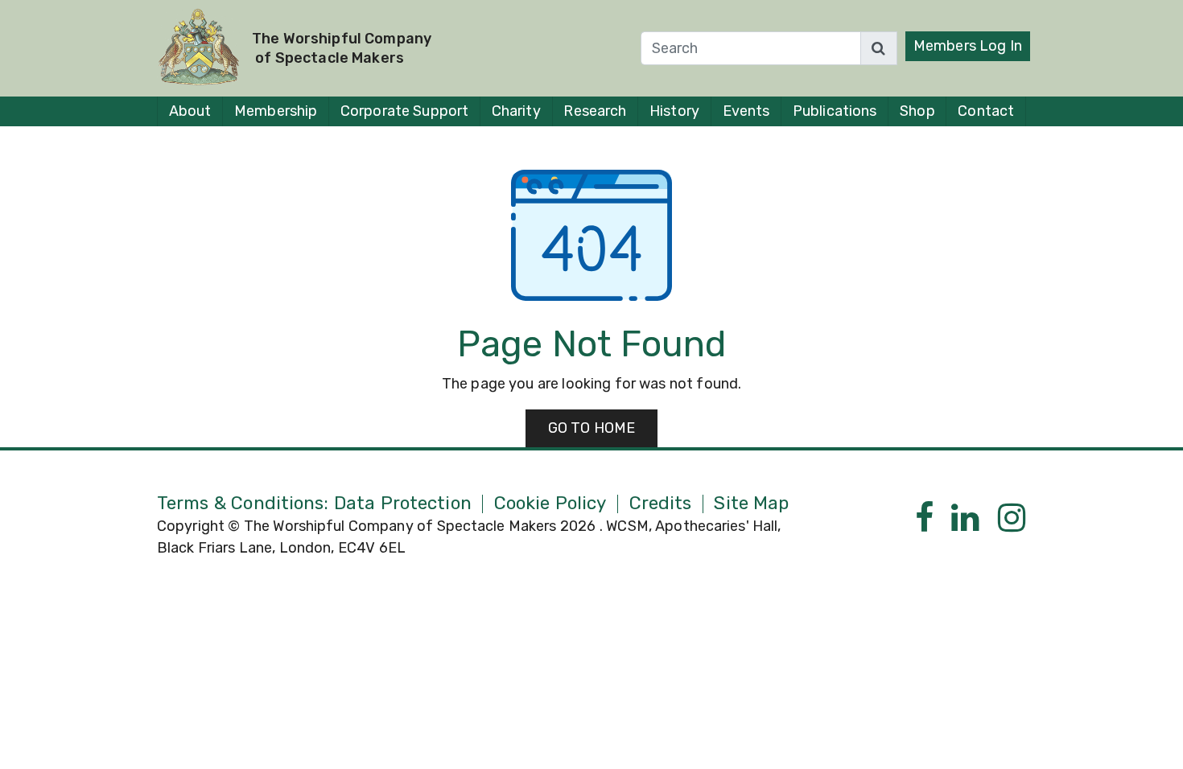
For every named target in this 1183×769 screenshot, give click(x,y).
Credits (660, 504)
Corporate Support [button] (404, 111)
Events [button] (746, 111)
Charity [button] (516, 111)
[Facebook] (924, 518)
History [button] (674, 111)
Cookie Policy (550, 504)
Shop (917, 111)
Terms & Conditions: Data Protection (314, 504)
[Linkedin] (965, 518)
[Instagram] (1012, 518)
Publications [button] (834, 111)
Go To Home (592, 428)
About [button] (190, 111)
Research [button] (594, 111)
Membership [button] (275, 111)
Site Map (751, 504)
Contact (986, 111)
